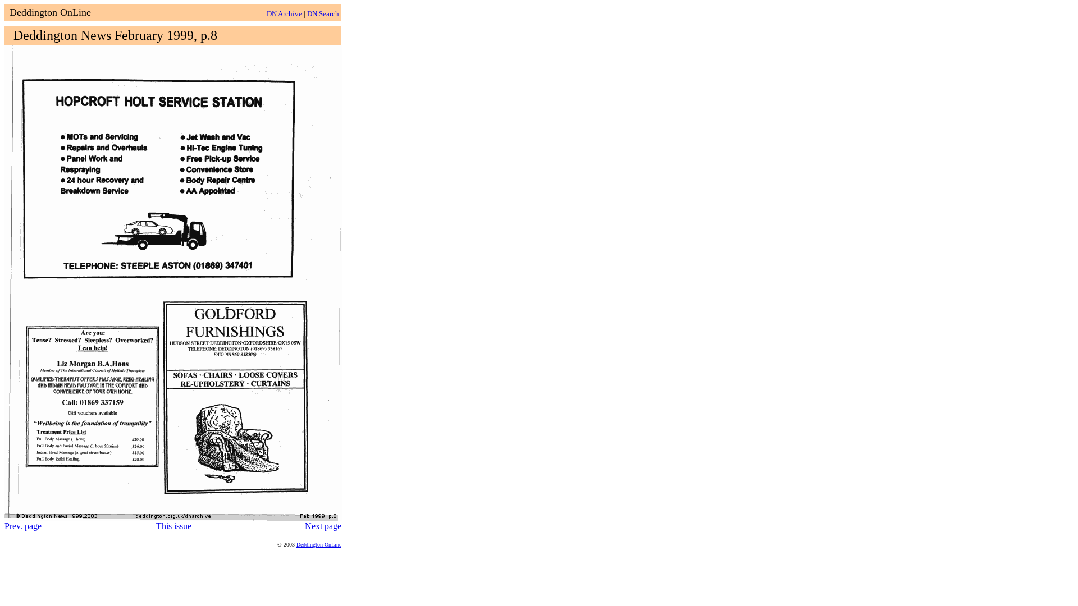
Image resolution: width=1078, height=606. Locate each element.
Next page (323, 526)
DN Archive (284, 14)
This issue (173, 526)
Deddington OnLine (318, 544)
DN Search (323, 14)
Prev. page (23, 526)
